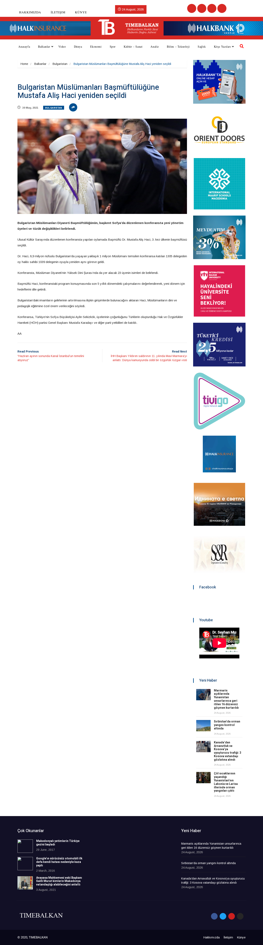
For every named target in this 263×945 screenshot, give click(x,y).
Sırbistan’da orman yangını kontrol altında (227, 725)
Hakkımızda (30, 12)
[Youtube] (211, 8)
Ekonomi (96, 46)
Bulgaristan (60, 63)
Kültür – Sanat (133, 46)
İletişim (58, 12)
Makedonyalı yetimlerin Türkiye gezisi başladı (58, 843)
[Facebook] (191, 8)
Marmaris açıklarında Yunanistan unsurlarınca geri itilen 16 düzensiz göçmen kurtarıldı (226, 699)
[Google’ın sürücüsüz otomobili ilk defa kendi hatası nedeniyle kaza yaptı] (25, 863)
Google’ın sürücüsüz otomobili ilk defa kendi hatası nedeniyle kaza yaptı (59, 862)
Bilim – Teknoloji (178, 46)
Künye (81, 12)
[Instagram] (221, 8)
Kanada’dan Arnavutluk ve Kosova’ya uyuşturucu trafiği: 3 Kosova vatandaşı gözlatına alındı (227, 751)
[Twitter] (201, 8)
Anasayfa (24, 46)
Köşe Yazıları (222, 46)
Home (24, 63)
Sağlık (202, 46)
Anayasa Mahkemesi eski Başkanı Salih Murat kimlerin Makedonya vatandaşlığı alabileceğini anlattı (59, 881)
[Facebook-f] (214, 916)
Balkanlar (44, 46)
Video (62, 46)
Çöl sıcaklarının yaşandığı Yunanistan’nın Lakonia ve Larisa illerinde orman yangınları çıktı (226, 782)
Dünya (78, 46)
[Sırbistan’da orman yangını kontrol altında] (203, 725)
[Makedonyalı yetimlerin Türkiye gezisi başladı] (25, 846)
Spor (113, 46)
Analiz (154, 46)
